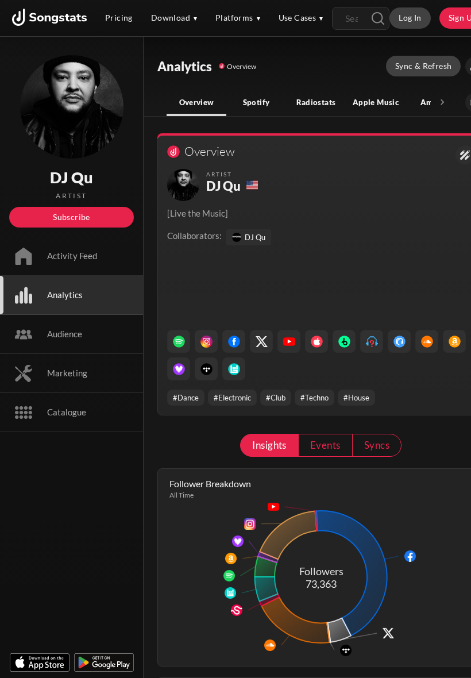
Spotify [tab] (256, 102)
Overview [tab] (196, 102)
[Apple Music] (316, 341)
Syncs (376, 445)
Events (325, 445)
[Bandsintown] (233, 368)
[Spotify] (178, 341)
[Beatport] (344, 341)
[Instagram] (206, 341)
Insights (269, 445)
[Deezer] (178, 368)
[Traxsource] (399, 341)
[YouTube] (288, 341)
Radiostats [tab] (316, 102)
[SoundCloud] (426, 341)
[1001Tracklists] (371, 341)
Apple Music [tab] (376, 102)
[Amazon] (454, 341)
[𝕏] (261, 341)
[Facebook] (233, 341)
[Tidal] (206, 368)
